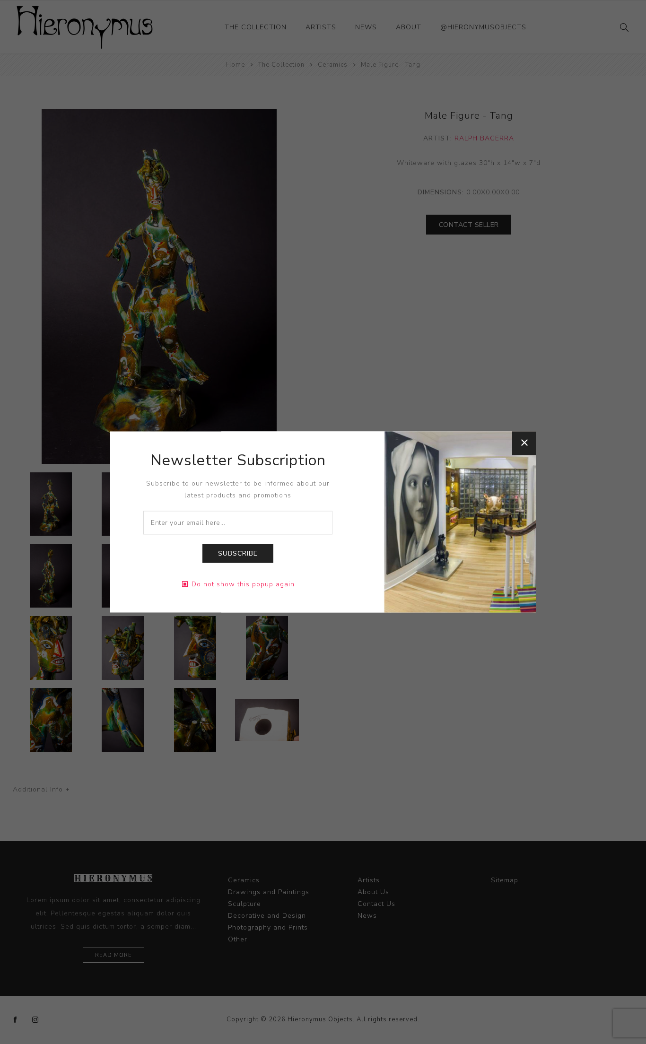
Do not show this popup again (243, 584)
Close (524, 443)
